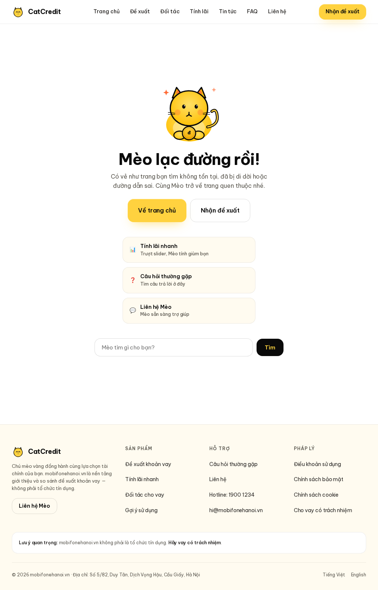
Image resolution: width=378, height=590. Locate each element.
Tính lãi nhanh (142, 479)
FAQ (252, 11)
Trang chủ (106, 11)
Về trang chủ (157, 210)
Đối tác (169, 11)
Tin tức (228, 11)
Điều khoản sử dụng (317, 464)
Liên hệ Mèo (34, 506)
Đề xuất (140, 11)
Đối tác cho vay (144, 494)
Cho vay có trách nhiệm (323, 510)
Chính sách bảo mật (319, 479)
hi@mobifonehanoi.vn (235, 510)
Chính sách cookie (316, 494)
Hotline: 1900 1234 (232, 494)
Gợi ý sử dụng (141, 510)
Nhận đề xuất (343, 11)
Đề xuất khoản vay (148, 464)
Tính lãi (199, 11)
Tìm (270, 347)
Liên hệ (277, 11)
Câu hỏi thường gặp (233, 464)
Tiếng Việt (334, 574)
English (358, 574)
